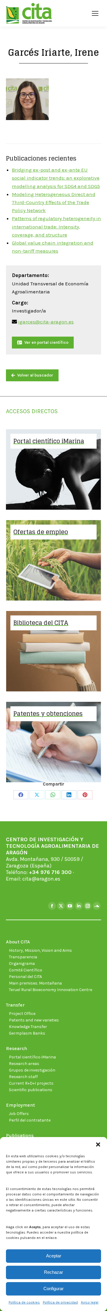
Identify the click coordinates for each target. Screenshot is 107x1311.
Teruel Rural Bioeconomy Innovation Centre (50, 989)
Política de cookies (24, 1302)
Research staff (23, 1076)
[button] (98, 1144)
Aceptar (53, 1255)
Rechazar (53, 1272)
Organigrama (22, 963)
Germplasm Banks (27, 1033)
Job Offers (19, 1113)
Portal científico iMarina (32, 1057)
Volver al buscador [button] (35, 375)
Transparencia (23, 956)
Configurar (53, 1288)
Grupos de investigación (32, 1070)
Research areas (24, 1063)
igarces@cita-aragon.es (46, 322)
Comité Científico (25, 970)
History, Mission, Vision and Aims (40, 950)
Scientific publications (30, 1089)
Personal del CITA (25, 976)
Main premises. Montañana (35, 983)
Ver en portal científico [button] (46, 342)
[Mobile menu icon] (95, 13)
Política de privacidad (60, 1302)
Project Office (22, 1013)
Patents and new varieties (34, 1020)
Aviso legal (89, 1302)
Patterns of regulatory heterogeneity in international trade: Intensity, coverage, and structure (56, 226)
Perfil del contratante (30, 1120)
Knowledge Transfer (28, 1026)
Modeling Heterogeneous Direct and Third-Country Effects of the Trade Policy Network (53, 202)
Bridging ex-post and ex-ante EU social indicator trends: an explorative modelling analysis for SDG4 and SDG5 (56, 178)
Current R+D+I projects (31, 1083)
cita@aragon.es (41, 878)
